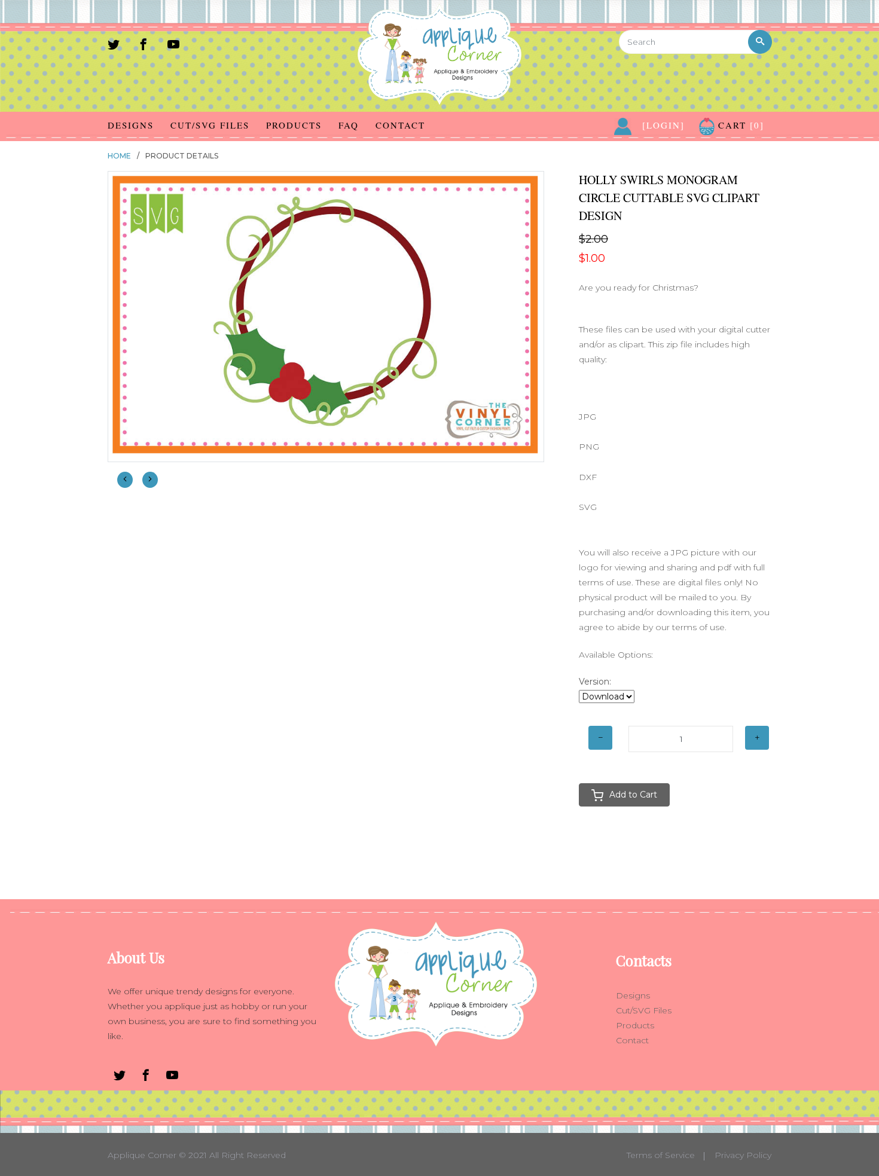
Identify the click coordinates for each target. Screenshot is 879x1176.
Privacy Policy (743, 1155)
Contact (400, 125)
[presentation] (125, 480)
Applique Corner (142, 1155)
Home (119, 155)
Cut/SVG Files (209, 125)
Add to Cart (633, 794)
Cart (739, 125)
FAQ (348, 125)
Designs (131, 125)
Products (294, 125)
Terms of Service (661, 1155)
